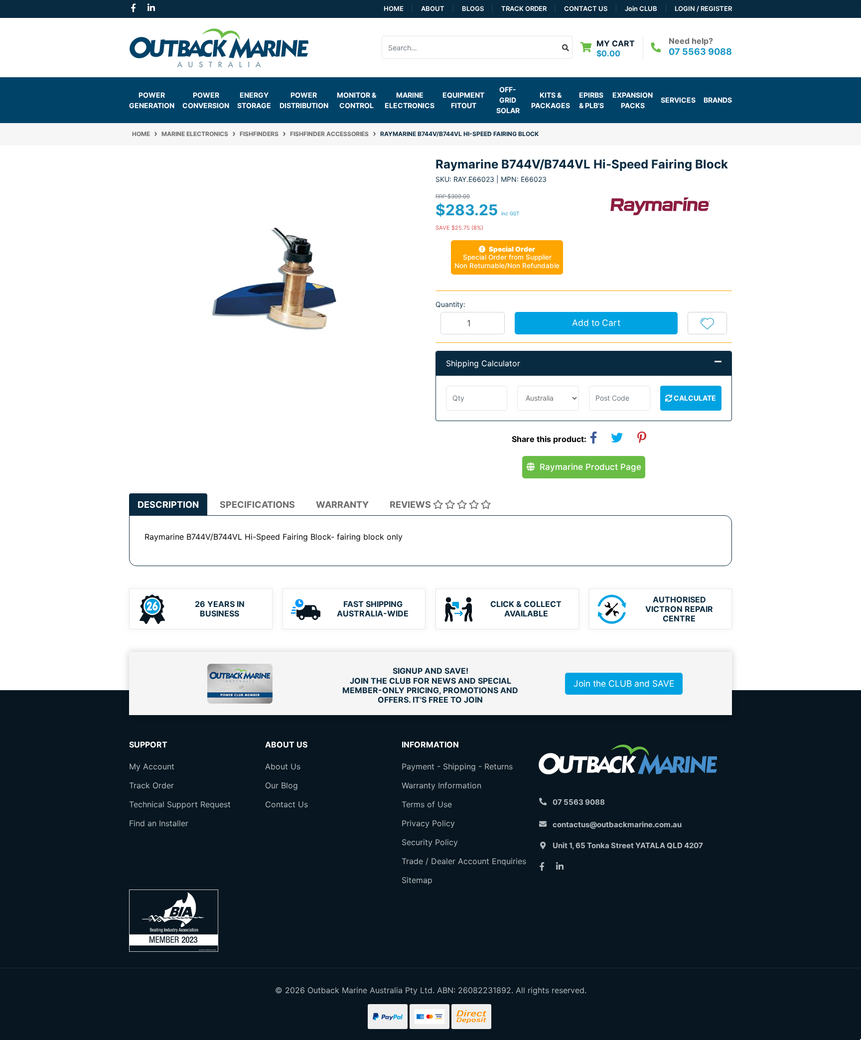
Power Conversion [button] (205, 100)
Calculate (694, 398)
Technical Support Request (180, 804)
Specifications (257, 504)
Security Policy (430, 842)
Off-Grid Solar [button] (508, 100)
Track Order (524, 8)
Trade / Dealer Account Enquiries (464, 861)
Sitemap (417, 880)
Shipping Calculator (483, 363)
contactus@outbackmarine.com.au (617, 824)
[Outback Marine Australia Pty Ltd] (218, 46)
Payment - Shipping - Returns (457, 766)
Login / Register (703, 8)
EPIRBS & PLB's (591, 100)
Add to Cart (596, 322)
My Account (151, 766)
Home (394, 8)
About (432, 8)
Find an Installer (158, 823)
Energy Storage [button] (254, 100)
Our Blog (281, 785)
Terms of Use (427, 804)
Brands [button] (718, 100)
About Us (282, 766)
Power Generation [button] (151, 100)
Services (678, 100)
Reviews (411, 504)
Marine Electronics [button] (409, 100)
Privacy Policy (428, 823)
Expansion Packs (632, 100)
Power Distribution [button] (304, 100)
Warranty (342, 504)
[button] (707, 323)
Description (168, 504)
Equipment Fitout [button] (463, 100)
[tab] (168, 504)
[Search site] (566, 47)
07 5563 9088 (700, 51)
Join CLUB (641, 8)
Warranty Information (441, 785)
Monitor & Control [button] (356, 100)
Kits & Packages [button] (550, 100)
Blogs (473, 8)
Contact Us (585, 8)
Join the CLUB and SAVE (624, 683)
